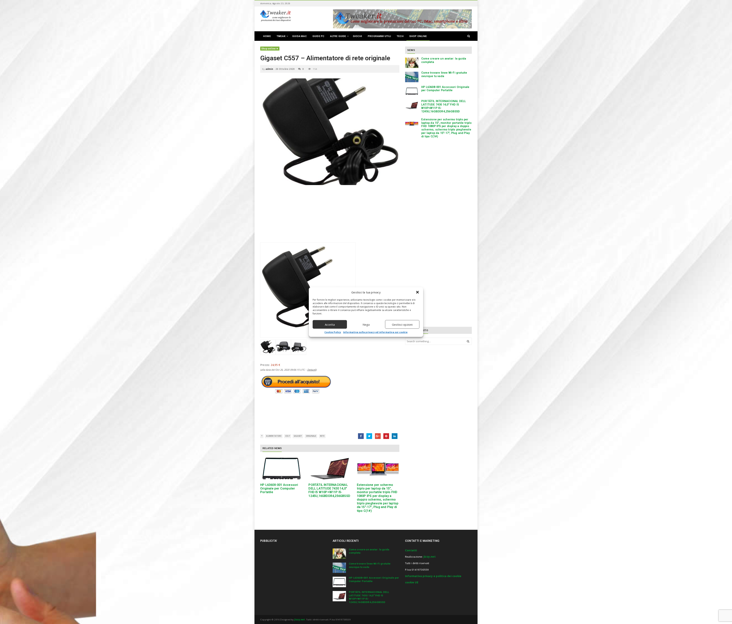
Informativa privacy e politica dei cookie (433, 576)
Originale (311, 436)
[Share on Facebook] (361, 436)
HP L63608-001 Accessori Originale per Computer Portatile (279, 488)
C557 (287, 436)
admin (269, 69)
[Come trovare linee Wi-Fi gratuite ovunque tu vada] (411, 77)
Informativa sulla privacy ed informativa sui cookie (375, 332)
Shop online (268, 48)
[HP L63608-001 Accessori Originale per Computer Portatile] (281, 468)
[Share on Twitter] (369, 436)
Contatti (411, 550)
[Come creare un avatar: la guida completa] (411, 63)
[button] (417, 292)
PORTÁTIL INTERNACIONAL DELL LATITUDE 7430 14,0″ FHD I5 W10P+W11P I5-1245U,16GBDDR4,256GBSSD (329, 490)
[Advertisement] (329, 215)
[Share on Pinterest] (386, 436)
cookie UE (411, 582)
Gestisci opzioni (402, 324)
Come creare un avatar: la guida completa (443, 60)
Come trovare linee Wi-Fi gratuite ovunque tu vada (444, 74)
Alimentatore (273, 436)
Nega (366, 324)
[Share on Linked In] (394, 436)
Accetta (330, 324)
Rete (322, 436)
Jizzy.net (430, 556)
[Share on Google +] (378, 436)
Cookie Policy (332, 332)
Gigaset (298, 436)
